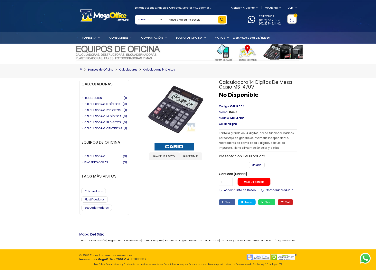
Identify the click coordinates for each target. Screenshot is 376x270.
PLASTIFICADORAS (96, 162)
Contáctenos (132, 240)
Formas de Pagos (176, 240)
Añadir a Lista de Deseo (240, 189)
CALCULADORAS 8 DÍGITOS (102, 104)
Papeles (162, 8)
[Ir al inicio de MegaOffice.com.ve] (80, 70)
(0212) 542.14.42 (270, 23)
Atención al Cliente (243, 8)
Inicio (84, 240)
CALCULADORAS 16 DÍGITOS (102, 122)
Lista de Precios (209, 240)
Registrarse (115, 240)
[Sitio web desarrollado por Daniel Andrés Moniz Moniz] (258, 257)
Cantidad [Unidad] (233, 174)
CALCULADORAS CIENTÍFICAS (103, 128)
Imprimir (191, 156)
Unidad (256, 165)
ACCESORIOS (93, 98)
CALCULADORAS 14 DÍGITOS (102, 116)
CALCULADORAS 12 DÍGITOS (102, 110)
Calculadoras (128, 70)
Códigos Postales (284, 240)
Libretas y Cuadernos (196, 8)
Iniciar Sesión (97, 240)
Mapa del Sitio (262, 240)
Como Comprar (153, 240)
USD (291, 8)
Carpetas (175, 8)
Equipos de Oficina (100, 70)
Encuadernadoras (97, 208)
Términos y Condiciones (236, 240)
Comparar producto (279, 189)
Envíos (193, 240)
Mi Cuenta (271, 8)
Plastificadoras (95, 199)
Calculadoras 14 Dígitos (159, 70)
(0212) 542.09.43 (270, 20)
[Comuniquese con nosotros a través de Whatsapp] (251, 22)
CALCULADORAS (95, 156)
